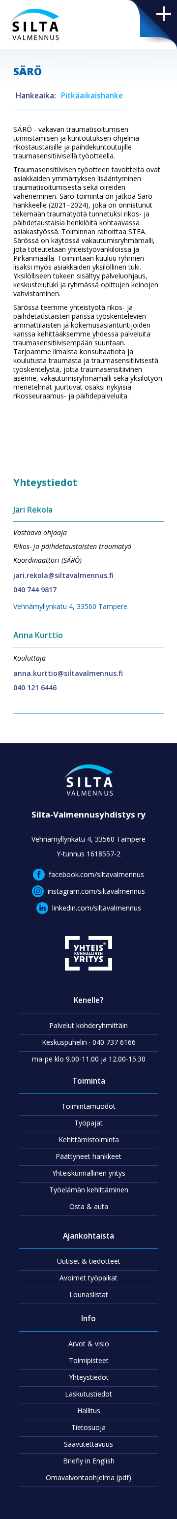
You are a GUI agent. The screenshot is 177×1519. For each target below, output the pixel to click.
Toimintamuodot (88, 1106)
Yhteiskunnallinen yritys (88, 1173)
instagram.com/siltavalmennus (96, 891)
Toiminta (88, 1081)
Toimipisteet (89, 1360)
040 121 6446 (35, 687)
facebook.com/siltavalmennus (96, 874)
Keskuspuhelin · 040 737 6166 (89, 1042)
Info (88, 1318)
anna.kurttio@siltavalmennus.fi (68, 673)
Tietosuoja (88, 1427)
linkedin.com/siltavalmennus (96, 907)
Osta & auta (88, 1206)
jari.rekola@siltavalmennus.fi (63, 575)
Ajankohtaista (88, 1236)
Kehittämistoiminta (89, 1139)
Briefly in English (89, 1460)
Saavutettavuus (88, 1444)
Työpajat (88, 1122)
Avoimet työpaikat (88, 1277)
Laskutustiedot (88, 1393)
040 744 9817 (35, 589)
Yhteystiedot (89, 1377)
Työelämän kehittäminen (88, 1189)
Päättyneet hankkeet (88, 1156)
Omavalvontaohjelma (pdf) (88, 1477)
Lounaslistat (88, 1294)
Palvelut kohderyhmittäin (88, 1025)
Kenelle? (88, 1000)
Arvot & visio (88, 1343)
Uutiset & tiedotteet (88, 1261)
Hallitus (88, 1410)
